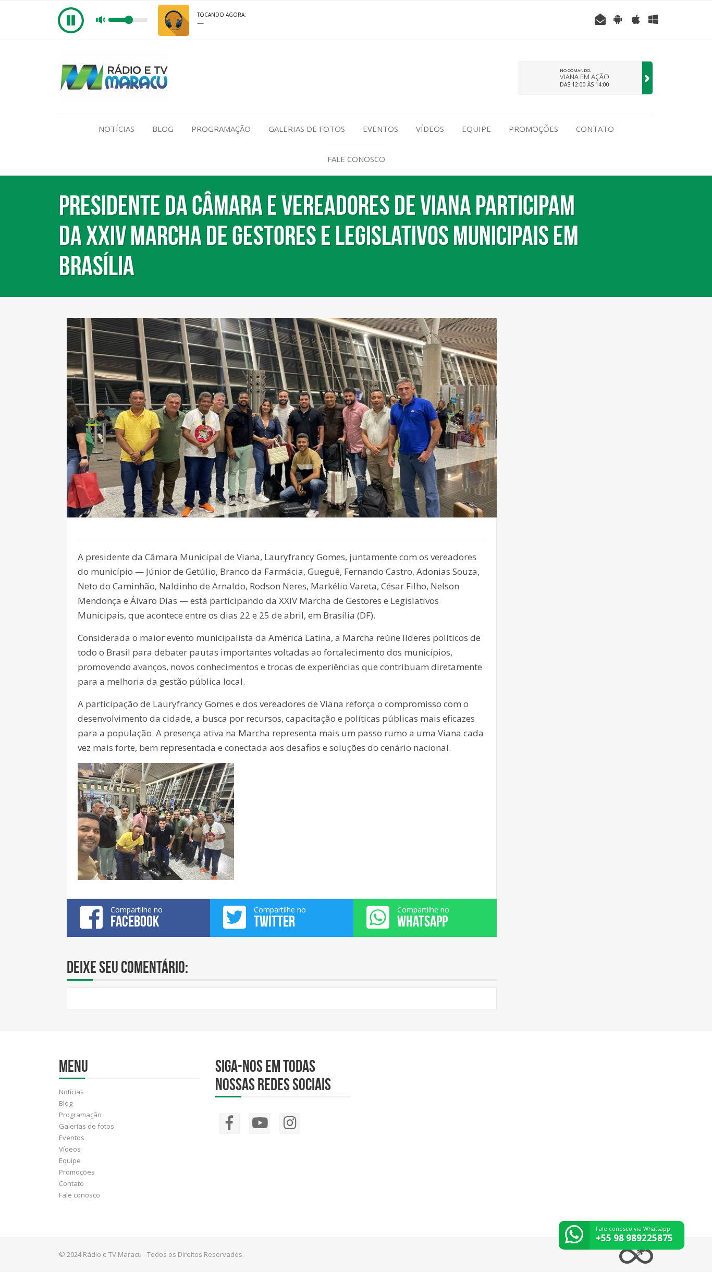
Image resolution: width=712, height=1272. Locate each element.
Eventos (380, 129)
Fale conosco (356, 159)
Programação (221, 129)
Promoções (533, 129)
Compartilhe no (137, 917)
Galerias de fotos (306, 129)
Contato (595, 129)
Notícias (116, 129)
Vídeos (430, 129)
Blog (163, 129)
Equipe (476, 129)
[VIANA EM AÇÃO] (647, 77)
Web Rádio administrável (636, 1254)
